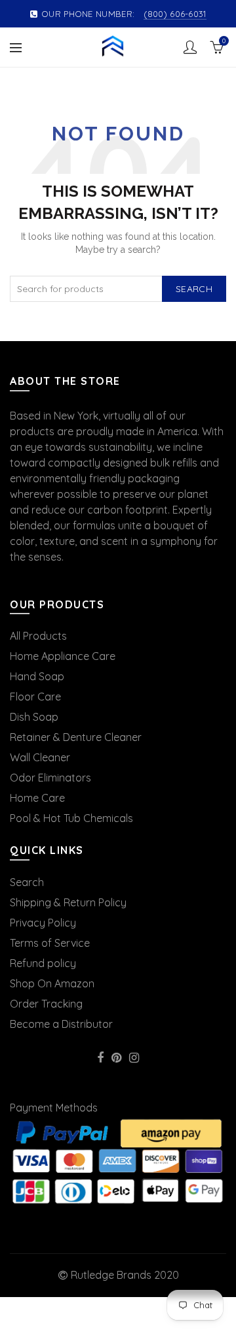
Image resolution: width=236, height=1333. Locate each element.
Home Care (37, 797)
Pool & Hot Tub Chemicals (71, 818)
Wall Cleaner (40, 757)
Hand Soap (37, 676)
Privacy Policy (43, 922)
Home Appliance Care (62, 656)
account (190, 47)
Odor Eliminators (50, 777)
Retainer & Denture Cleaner (76, 737)
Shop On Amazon (52, 983)
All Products (38, 635)
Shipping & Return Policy (68, 902)
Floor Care (35, 696)
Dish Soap (34, 716)
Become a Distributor (61, 1023)
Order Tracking (46, 1003)
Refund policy (43, 963)
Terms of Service (50, 942)
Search (194, 289)
